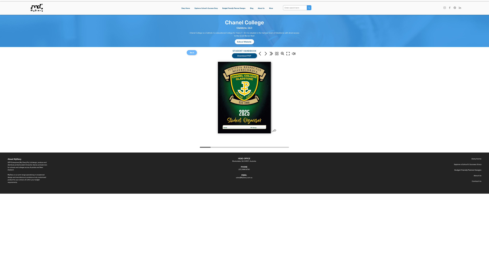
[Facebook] (449, 7)
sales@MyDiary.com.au (244, 177)
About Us (477, 175)
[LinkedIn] (459, 7)
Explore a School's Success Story (472, 164)
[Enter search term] (309, 7)
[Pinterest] (454, 7)
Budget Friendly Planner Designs (472, 170)
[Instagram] (444, 7)
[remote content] (244, 99)
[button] (271, 8)
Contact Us (476, 181)
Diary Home (476, 159)
